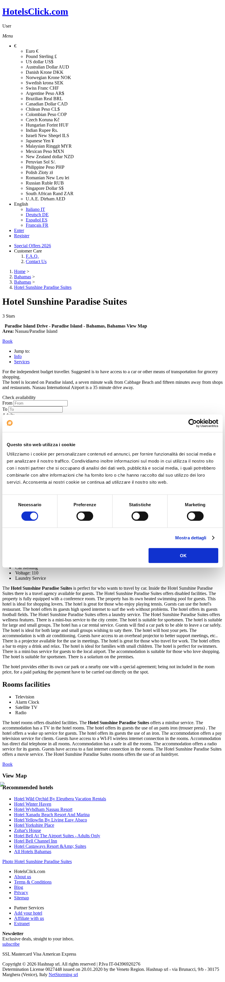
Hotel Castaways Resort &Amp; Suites (50, 846)
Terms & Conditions (33, 881)
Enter (19, 230)
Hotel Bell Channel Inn (35, 840)
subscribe (11, 944)
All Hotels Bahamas (32, 851)
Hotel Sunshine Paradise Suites (42, 287)
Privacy (21, 892)
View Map (137, 325)
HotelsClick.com (35, 11)
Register (21, 235)
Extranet (22, 923)
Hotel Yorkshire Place (34, 825)
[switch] (84, 516)
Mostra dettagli (191, 537)
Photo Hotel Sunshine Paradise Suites (37, 861)
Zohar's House (27, 830)
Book (7, 764)
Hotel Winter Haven (32, 804)
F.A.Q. (32, 256)
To (4, 409)
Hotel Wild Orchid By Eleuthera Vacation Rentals (60, 798)
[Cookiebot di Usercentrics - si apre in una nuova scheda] (192, 423)
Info (18, 356)
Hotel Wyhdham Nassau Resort (43, 809)
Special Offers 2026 (32, 245)
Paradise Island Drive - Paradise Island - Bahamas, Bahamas (65, 325)
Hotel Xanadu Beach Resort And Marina (52, 814)
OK (183, 555)
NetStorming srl (63, 974)
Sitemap (21, 897)
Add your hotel (28, 913)
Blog (18, 887)
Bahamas (22, 276)
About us (22, 876)
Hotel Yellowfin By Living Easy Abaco (50, 819)
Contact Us (36, 261)
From (7, 402)
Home (19, 271)
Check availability (19, 397)
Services (22, 361)
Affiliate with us (29, 918)
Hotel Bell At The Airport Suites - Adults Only (57, 835)
